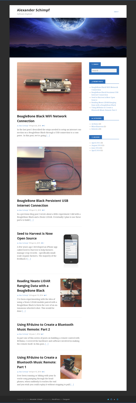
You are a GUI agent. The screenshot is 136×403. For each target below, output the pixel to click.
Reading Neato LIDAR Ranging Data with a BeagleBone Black (33, 286)
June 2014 (95, 148)
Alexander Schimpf (33, 10)
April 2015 (95, 143)
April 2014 (95, 150)
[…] (48, 135)
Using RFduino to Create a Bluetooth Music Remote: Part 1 (37, 362)
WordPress (56, 399)
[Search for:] (104, 70)
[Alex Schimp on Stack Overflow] (114, 399)
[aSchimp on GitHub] (111, 399)
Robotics (95, 129)
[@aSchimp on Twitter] (108, 399)
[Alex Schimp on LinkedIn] (117, 399)
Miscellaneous (97, 126)
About (116, 12)
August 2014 (96, 145)
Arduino (94, 124)
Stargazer (66, 399)
